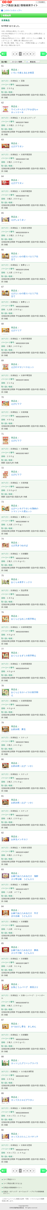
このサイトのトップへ (13, 10)
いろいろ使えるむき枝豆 (22, 73)
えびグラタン (17, 146)
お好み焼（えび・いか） (22, 766)
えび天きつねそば (19, 545)
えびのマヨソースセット (22, 367)
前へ (3, 54)
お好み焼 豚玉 (18, 729)
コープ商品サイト (9, 1179)
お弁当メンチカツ (19, 839)
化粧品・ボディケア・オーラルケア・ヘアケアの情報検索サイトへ (23, 1192)
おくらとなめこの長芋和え (23, 619)
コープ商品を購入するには (12, 1183)
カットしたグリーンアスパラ (25, 1063)
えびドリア (16, 330)
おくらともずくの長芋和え (23, 655)
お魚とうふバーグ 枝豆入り (24, 987)
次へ (43, 54)
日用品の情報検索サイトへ (12, 1187)
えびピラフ (16, 404)
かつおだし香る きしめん (23, 1026)
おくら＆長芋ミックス (21, 582)
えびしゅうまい (18, 220)
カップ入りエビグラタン (22, 1100)
